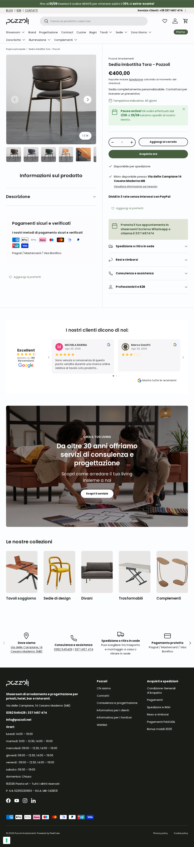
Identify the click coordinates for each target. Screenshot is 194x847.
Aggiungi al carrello (163, 142)
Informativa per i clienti (113, 710)
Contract (67, 32)
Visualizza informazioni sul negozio (135, 186)
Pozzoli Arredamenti (121, 58)
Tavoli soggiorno (21, 598)
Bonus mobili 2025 (159, 729)
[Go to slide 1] (113, 376)
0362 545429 (63, 649)
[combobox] (94, 21)
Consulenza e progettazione (117, 703)
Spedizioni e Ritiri (158, 707)
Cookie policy (181, 833)
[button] (185, 21)
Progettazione (48, 32)
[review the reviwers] (108, 345)
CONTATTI (31, 10)
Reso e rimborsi (158, 714)
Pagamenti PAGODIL (161, 722)
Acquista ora (148, 154)
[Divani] (97, 572)
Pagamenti (155, 700)
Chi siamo (104, 688)
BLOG (9, 10)
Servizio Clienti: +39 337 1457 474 (160, 10)
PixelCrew (55, 833)
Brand (32, 32)
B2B (19, 10)
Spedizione (136, 79)
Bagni (93, 32)
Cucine (81, 32)
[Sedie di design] (59, 572)
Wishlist (102, 725)
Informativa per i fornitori (114, 717)
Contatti (103, 696)
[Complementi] (172, 572)
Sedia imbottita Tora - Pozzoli (44, 49)
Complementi (168, 598)
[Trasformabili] (134, 572)
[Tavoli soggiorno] (22, 572)
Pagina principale (15, 49)
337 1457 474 (84, 649)
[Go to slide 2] (116, 375)
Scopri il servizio (97, 493)
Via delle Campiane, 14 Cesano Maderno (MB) (26, 649)
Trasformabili (131, 598)
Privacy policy (160, 833)
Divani (86, 598)
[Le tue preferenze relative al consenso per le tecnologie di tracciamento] (6, 840)
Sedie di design (57, 598)
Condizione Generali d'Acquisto (161, 690)
